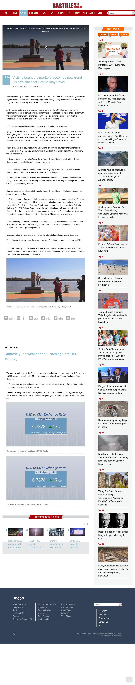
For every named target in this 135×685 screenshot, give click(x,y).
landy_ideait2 (43, 619)
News (14, 13)
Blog (100, 13)
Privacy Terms (104, 618)
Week (113, 34)
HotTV (76, 13)
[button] (84, 524)
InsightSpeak (67, 610)
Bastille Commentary (47, 604)
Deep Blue (42, 607)
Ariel (15, 610)
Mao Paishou (67, 607)
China (23, 13)
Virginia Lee (43, 613)
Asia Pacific (89, 13)
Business (33, 13)
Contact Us (103, 622)
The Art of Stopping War (23, 619)
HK (68, 13)
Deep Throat (18, 607)
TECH (44, 13)
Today (103, 34)
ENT (52, 13)
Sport (60, 13)
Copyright (102, 610)
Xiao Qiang (66, 616)
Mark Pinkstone (68, 604)
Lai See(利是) (19, 613)
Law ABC (65, 613)
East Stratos (43, 616)
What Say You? (19, 604)
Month (124, 34)
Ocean (16, 616)
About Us (102, 625)
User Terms (103, 614)
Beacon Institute (45, 610)
